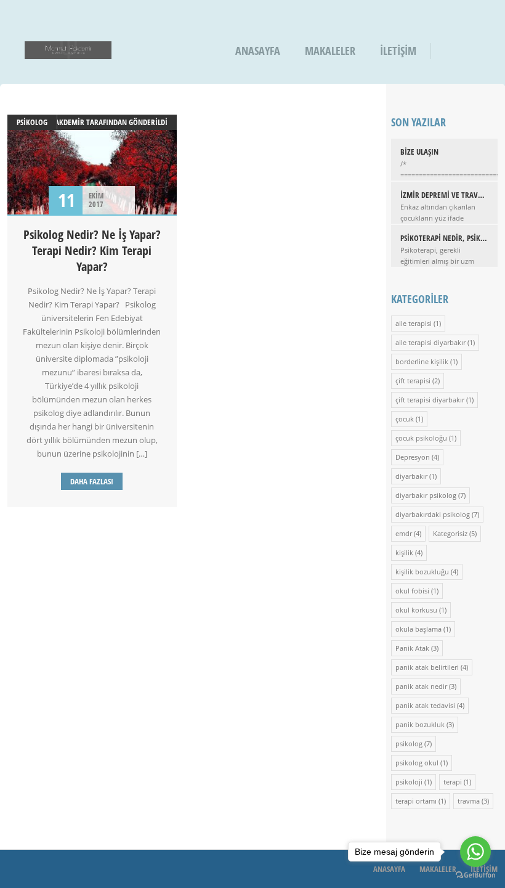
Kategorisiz (450, 533)
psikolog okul (416, 762)
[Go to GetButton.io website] (475, 875)
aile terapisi (413, 323)
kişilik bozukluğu (422, 571)
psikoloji (408, 781)
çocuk (404, 418)
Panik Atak (412, 648)
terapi (452, 781)
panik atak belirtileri (427, 667)
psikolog (32, 122)
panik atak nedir (421, 686)
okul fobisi (412, 590)
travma (469, 800)
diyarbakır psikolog (425, 495)
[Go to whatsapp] (475, 851)
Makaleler (330, 50)
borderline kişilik (421, 361)
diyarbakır (411, 476)
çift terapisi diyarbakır (429, 399)
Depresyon (412, 457)
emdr (403, 533)
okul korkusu (416, 609)
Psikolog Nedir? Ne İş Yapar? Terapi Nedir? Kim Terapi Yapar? (92, 250)
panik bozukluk (420, 724)
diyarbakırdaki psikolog (432, 514)
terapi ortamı (416, 800)
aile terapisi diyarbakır (430, 342)
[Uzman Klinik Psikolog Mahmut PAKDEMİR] (68, 51)
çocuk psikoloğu (421, 437)
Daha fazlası (91, 481)
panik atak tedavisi (425, 705)
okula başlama (418, 628)
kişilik (404, 552)
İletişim (398, 50)
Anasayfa (257, 50)
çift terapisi (412, 380)
